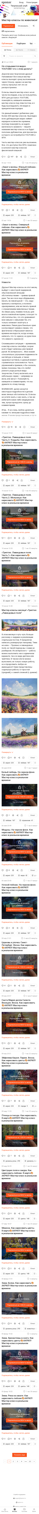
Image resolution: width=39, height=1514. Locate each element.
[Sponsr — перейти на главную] (6, 2)
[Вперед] (34, 1461)
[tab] (7, 43)
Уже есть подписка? (20, 197)
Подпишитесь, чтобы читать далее (16, 204)
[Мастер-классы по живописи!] (4, 15)
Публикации (7, 43)
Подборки (21, 43)
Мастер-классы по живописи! (19, 20)
